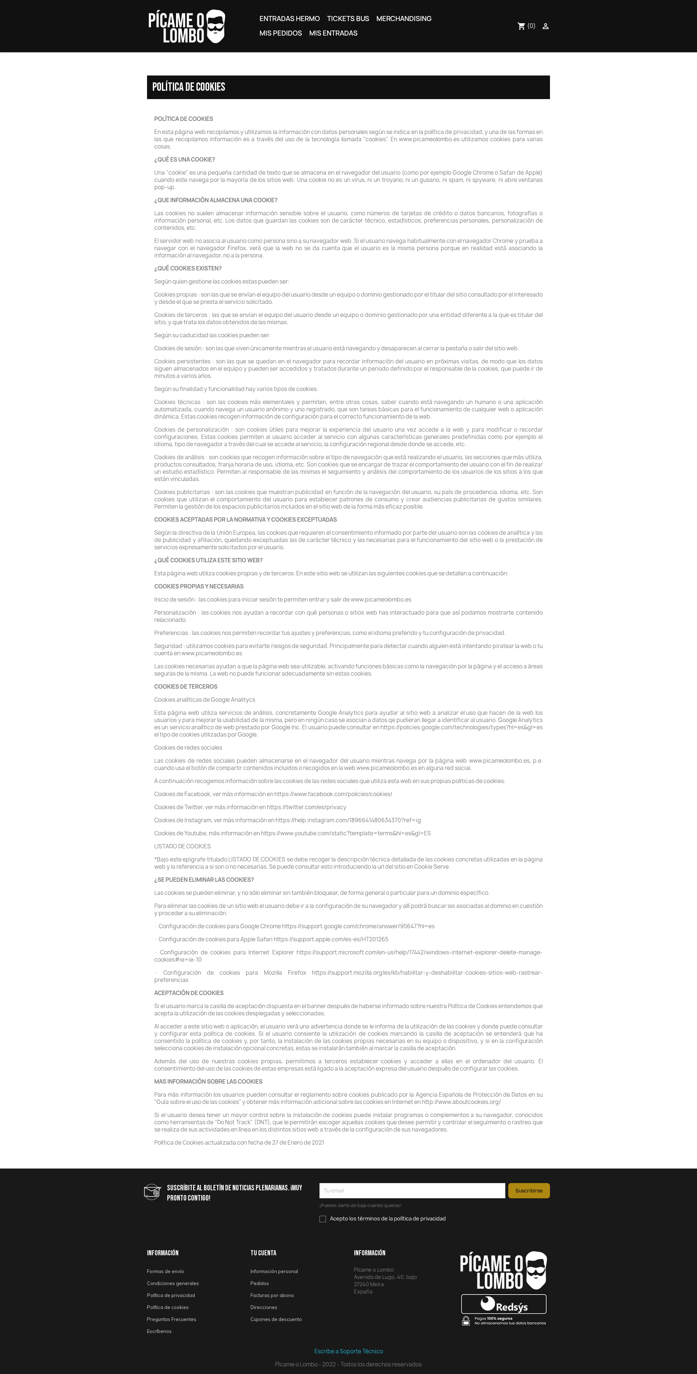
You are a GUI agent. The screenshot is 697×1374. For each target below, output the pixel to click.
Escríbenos (159, 1331)
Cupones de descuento (276, 1319)
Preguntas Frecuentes (171, 1319)
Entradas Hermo (290, 18)
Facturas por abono (272, 1295)
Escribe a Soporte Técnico (348, 1351)
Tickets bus (348, 18)
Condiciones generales (173, 1283)
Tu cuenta (263, 1253)
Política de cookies (168, 1307)
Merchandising (404, 18)
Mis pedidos (281, 33)
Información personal (274, 1271)
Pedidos (259, 1283)
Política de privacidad (171, 1295)
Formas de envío (165, 1271)
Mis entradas (333, 33)
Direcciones (263, 1307)
